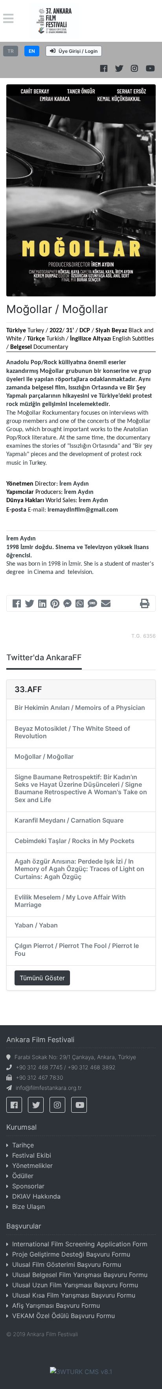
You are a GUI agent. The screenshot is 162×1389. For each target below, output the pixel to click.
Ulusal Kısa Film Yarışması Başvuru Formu (73, 1295)
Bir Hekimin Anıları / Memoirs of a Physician (80, 707)
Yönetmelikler (32, 1165)
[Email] (105, 605)
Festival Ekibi (31, 1155)
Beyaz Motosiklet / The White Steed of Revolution (72, 732)
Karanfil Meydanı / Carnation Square (69, 820)
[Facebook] (17, 605)
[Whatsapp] (79, 605)
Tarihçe (23, 1145)
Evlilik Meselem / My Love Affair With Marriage (70, 901)
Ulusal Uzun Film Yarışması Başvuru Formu (75, 1285)
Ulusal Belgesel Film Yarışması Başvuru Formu (79, 1275)
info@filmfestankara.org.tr (49, 1087)
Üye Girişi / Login (78, 51)
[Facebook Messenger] (67, 605)
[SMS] (92, 605)
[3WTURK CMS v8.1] (81, 1371)
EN (32, 51)
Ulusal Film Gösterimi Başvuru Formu (66, 1264)
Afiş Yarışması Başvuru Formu (56, 1305)
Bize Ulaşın (28, 1206)
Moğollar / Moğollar (44, 756)
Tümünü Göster (42, 978)
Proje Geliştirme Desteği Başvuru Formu (71, 1254)
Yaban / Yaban (36, 925)
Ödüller (22, 1176)
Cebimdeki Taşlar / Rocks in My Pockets (74, 841)
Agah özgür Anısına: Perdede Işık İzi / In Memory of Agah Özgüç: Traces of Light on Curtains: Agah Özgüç (79, 868)
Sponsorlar (28, 1186)
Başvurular (23, 1226)
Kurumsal (21, 1127)
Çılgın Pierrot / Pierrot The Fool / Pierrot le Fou (77, 949)
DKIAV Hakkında (36, 1196)
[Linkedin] (42, 605)
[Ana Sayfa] (54, 20)
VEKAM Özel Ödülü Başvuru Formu (63, 1316)
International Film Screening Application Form (79, 1244)
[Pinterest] (54, 605)
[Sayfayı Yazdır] (144, 605)
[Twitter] (29, 605)
